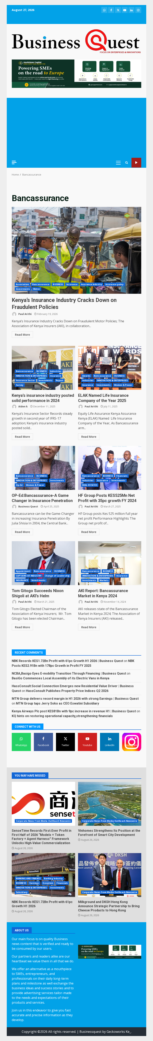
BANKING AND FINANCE (28, 878)
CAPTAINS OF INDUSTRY (28, 575)
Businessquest (90, 1031)
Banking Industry (53, 878)
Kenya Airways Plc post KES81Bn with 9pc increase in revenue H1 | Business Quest (74, 711)
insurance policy (114, 284)
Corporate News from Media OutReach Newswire (43, 821)
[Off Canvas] (14, 162)
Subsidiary (21, 892)
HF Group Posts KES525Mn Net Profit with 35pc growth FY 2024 (109, 468)
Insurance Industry (91, 284)
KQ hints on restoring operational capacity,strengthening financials (62, 716)
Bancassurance (40, 284)
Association (22, 284)
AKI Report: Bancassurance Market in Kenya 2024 (109, 563)
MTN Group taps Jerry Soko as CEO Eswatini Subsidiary (57, 703)
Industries (55, 371)
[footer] (76, 73)
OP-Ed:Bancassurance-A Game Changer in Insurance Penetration (43, 468)
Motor (36, 289)
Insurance (71, 284)
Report (60, 380)
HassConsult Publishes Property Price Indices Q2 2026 (67, 691)
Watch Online (136, 163)
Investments (23, 289)
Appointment (23, 571)
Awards (86, 375)
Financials (122, 475)
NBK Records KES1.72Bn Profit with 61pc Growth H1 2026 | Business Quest (67, 661)
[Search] (126, 163)
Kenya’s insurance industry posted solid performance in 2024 (43, 368)
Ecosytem (48, 883)
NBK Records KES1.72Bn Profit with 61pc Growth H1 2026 (43, 875)
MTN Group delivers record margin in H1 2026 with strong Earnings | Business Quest (75, 699)
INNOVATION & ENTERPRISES (31, 375)
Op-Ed (19, 485)
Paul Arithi (25, 314)
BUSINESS (58, 284)
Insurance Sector (25, 380)
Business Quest (28, 506)
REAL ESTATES (89, 485)
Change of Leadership (57, 575)
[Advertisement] (76, 128)
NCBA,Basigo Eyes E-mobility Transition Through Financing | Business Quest (69, 673)
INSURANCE (22, 580)
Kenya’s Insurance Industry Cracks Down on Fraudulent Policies (76, 250)
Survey (20, 385)
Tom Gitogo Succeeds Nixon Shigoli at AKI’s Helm (43, 563)
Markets (104, 580)
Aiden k (23, 406)
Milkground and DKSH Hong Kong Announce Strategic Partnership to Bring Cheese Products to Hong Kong (109, 875)
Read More (22, 334)
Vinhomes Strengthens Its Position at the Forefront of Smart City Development (109, 804)
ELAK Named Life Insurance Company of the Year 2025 (109, 368)
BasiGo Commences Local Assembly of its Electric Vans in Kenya (60, 678)
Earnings (34, 883)
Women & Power (123, 385)
